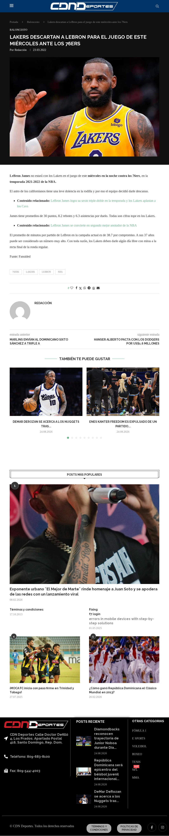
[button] (15, 402)
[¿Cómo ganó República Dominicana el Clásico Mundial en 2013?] (124, 659)
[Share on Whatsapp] (84, 288)
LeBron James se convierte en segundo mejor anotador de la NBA (94, 225)
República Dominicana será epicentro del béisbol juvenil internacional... (108, 769)
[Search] (157, 6)
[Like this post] (71, 288)
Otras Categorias (148, 721)
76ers (15, 272)
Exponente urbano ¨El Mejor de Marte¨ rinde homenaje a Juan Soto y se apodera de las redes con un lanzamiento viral (83, 591)
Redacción (21, 49)
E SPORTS (138, 738)
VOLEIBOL (139, 746)
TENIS (136, 762)
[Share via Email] (98, 288)
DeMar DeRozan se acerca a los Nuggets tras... (107, 796)
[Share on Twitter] (80, 288)
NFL (135, 769)
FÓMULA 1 (139, 730)
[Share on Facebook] (76, 288)
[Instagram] (162, 827)
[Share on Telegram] (89, 288)
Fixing (93, 609)
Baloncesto (33, 21)
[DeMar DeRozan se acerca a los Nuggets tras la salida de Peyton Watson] (46, 392)
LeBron (46, 272)
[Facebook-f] (152, 827)
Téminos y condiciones (26, 609)
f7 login (94, 614)
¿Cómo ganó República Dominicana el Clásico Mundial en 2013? (122, 690)
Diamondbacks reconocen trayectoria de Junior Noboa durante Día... (107, 738)
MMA (135, 777)
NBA (60, 272)
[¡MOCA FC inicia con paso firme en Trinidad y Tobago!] (45, 659)
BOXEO (137, 754)
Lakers (30, 272)
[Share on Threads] (93, 288)
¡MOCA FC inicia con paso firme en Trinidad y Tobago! (42, 690)
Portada (14, 21)
